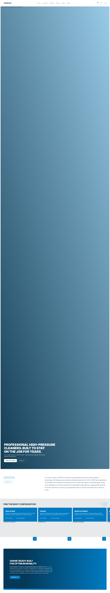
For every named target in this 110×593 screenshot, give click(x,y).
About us (58, 3)
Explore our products (10, 460)
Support (63, 3)
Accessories (45, 3)
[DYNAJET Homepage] (7, 3)
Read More (14, 577)
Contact (68, 3)
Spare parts (52, 3)
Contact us (21, 460)
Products (39, 3)
